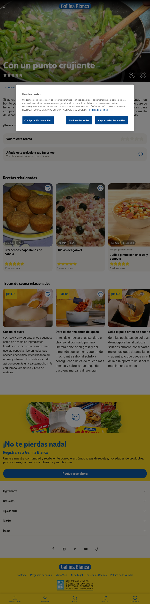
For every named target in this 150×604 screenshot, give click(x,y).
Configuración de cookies (38, 120)
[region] (75, 107)
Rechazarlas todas (79, 120)
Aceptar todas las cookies (111, 120)
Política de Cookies (98, 109)
